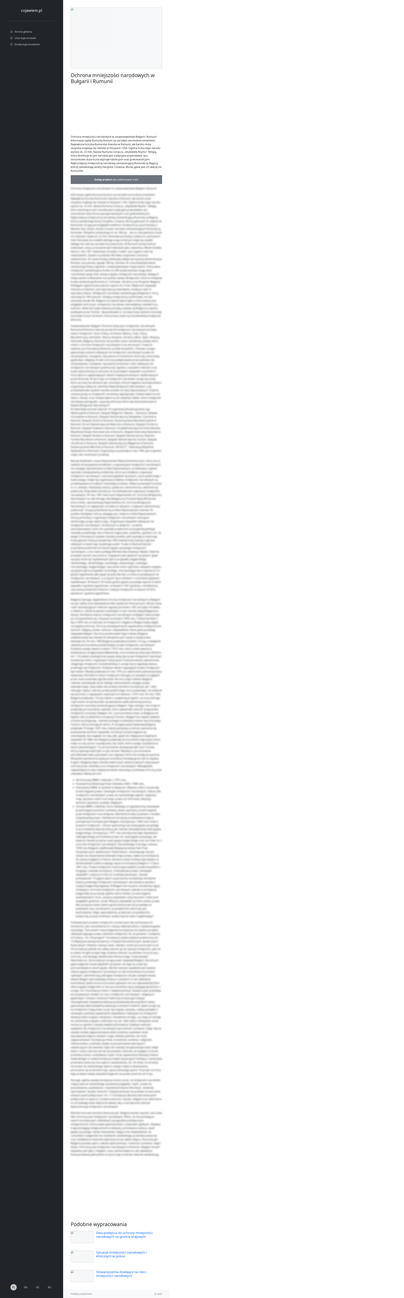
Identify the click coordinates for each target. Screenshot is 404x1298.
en (25, 1287)
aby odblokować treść (116, 179)
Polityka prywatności (81, 1293)
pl (13, 1287)
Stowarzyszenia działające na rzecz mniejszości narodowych (121, 1274)
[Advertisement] (193, 55)
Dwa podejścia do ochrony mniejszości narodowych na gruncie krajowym (124, 1235)
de (37, 1287)
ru (49, 1287)
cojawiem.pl (31, 10)
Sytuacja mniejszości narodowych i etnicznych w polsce (121, 1254)
